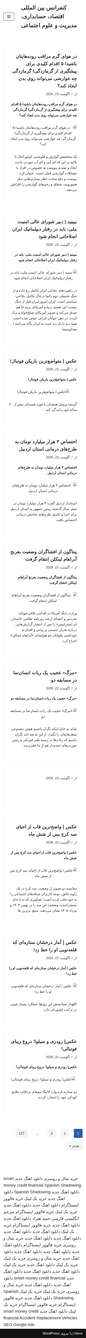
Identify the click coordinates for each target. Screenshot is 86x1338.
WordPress (51, 1333)
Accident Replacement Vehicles (48, 1318)
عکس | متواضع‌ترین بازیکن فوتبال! (43, 360)
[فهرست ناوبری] (8, 16)
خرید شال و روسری (61, 1178)
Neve (79, 1333)
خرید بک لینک (35, 1198)
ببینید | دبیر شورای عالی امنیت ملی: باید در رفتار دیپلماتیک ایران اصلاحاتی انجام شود (44, 229)
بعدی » (74, 1146)
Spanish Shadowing (62, 1185)
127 (21, 1133)
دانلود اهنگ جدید (29, 1178)
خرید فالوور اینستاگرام (35, 1211)
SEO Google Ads (19, 1324)
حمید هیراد (41, 1218)
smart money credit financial (39, 1278)
